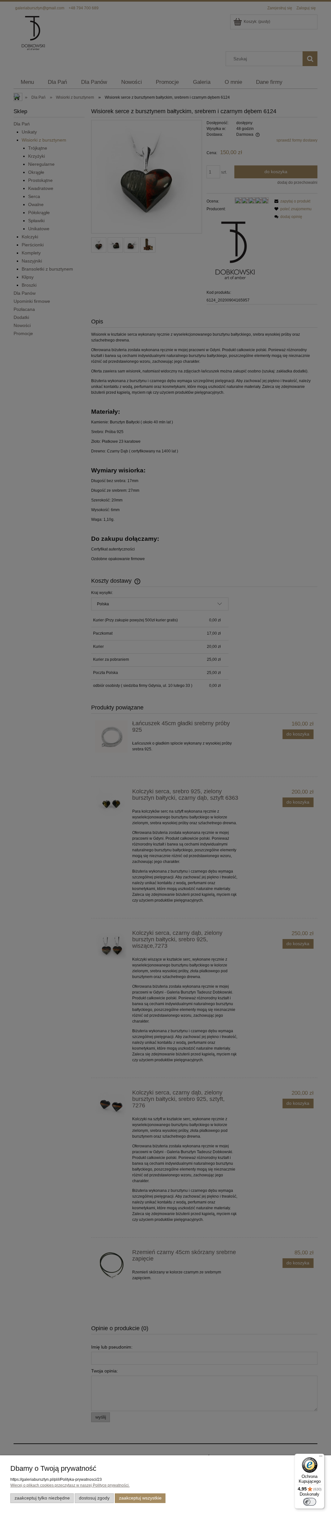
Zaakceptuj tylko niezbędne (42, 1498)
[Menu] (321, 1457)
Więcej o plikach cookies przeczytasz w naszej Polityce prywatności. (70, 1485)
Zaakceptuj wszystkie (140, 1498)
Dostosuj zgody (94, 1498)
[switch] (309, 1502)
